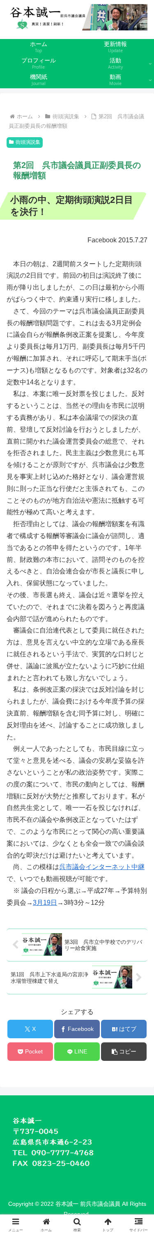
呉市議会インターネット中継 (102, 866)
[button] (124, 1051)
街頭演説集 (28, 142)
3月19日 (45, 902)
